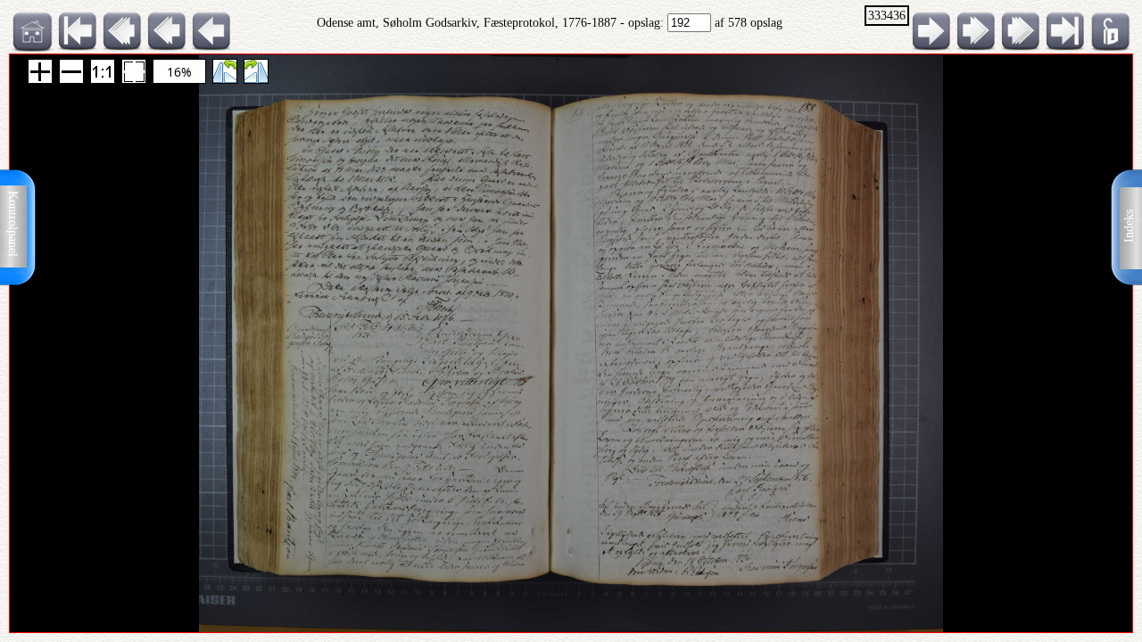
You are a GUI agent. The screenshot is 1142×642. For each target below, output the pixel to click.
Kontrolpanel (13, 224)
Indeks (1129, 226)
